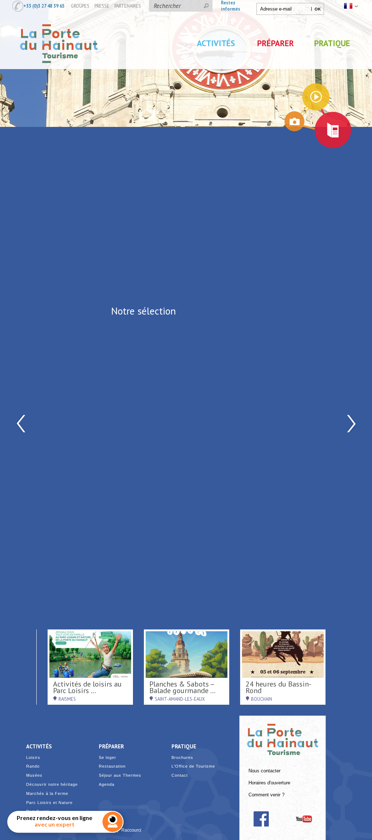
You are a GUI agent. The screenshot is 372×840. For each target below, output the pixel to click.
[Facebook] (261, 819)
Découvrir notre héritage (52, 785)
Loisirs (33, 758)
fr (350, 6)
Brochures (182, 758)
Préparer (275, 43)
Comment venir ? (266, 794)
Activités (216, 43)
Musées (34, 775)
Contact (179, 775)
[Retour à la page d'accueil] (59, 70)
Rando (33, 766)
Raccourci (131, 830)
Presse (101, 6)
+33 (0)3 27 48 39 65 (44, 6)
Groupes (80, 6)
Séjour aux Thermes (120, 775)
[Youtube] (304, 819)
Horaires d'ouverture (269, 782)
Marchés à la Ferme (47, 794)
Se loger (107, 758)
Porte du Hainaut (282, 736)
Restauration (112, 766)
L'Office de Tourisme (193, 766)
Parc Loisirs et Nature (49, 803)
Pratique (332, 43)
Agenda (106, 785)
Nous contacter (264, 770)
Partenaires (127, 6)
